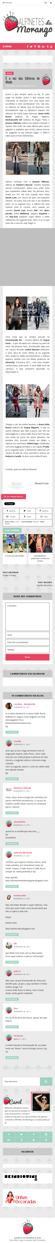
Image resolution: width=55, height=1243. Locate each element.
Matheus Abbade (22, 788)
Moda (9, 73)
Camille (17, 741)
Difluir (16, 1240)
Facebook (27, 1151)
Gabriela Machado (23, 852)
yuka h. (17, 971)
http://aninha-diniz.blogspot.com (20, 928)
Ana (16, 1008)
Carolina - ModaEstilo (24, 704)
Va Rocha (18, 1035)
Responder (12, 732)
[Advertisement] (29, 59)
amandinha (19, 821)
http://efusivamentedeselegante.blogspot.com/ (27, 880)
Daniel (13, 86)
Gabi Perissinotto (39, 1240)
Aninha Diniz (20, 895)
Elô (15, 943)
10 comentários (14, 497)
